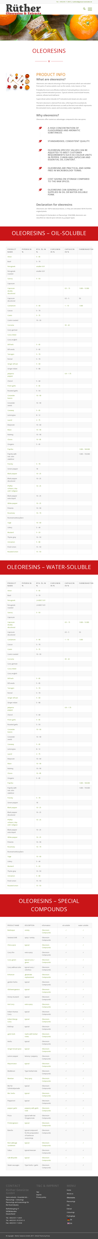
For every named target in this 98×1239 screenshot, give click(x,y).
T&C (37, 1192)
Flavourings (71, 1201)
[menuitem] (83, 9)
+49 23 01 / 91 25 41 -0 (16, 1220)
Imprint (38, 1195)
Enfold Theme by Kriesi (42, 1236)
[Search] (83, 9)
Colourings (71, 1212)
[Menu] (88, 9)
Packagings (71, 1216)
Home (69, 1190)
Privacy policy (41, 1197)
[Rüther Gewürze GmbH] (23, 9)
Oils (68, 1205)
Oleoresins (71, 1197)
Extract (69, 1209)
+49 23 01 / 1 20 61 (65, 2)
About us (70, 1194)
